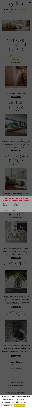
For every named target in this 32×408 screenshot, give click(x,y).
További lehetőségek (7, 405)
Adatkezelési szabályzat (21, 402)
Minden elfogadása (19, 405)
